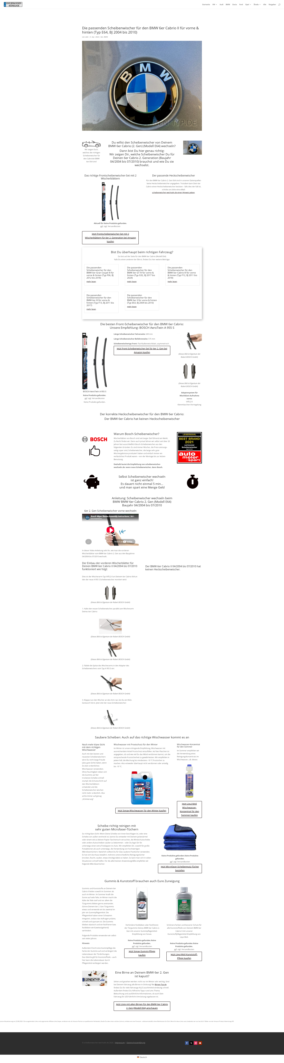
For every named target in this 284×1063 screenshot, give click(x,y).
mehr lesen (91, 281)
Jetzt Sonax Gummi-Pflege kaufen (142, 953)
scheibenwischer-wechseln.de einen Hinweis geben (173, 192)
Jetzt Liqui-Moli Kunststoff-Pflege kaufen (184, 956)
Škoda (256, 5)
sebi (86, 37)
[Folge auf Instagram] (195, 1043)
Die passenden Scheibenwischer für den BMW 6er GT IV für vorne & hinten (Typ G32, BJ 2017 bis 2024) (141, 272)
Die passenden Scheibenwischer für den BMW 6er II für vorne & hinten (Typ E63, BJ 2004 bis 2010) (142, 299)
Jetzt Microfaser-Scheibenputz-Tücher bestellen (180, 868)
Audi (221, 5)
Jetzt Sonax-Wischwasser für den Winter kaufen (142, 810)
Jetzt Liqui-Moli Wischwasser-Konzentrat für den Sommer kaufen (189, 809)
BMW (228, 5)
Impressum (120, 1042)
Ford (241, 5)
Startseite (206, 5)
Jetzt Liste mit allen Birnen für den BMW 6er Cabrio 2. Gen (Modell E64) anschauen (142, 1006)
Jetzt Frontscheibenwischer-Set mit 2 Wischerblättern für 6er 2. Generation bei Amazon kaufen (110, 237)
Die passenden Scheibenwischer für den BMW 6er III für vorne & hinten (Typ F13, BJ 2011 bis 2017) (100, 300)
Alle (264, 5)
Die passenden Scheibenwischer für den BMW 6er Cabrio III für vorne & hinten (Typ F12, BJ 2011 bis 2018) (182, 272)
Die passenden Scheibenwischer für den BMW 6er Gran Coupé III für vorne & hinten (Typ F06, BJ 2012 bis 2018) (100, 272)
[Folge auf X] (191, 1043)
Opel (247, 5)
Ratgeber (272, 5)
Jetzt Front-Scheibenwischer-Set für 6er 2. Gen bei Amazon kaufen (142, 350)
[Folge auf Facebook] (187, 1043)
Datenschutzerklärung (136, 1042)
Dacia (234, 5)
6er (102, 37)
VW (213, 5)
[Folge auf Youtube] (200, 1043)
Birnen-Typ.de (161, 984)
